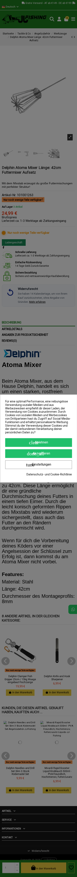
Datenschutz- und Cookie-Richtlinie (49, 474)
